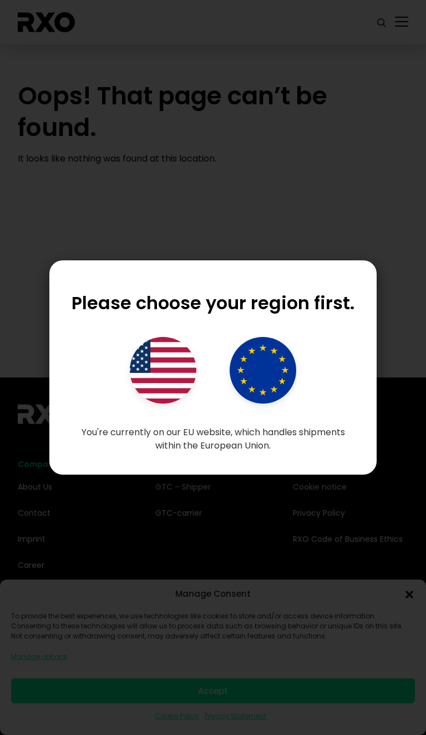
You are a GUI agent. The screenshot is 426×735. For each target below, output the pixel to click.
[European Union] (263, 370)
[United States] (163, 370)
